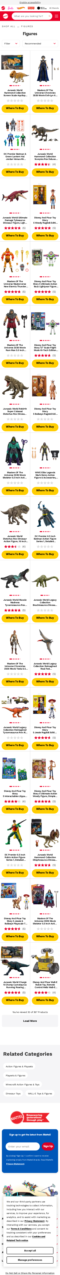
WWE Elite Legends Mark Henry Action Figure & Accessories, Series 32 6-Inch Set (45, 475)
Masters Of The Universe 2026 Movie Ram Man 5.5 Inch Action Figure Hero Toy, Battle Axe (15, 347)
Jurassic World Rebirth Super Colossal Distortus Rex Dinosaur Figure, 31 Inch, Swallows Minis (15, 411)
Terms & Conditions (21, 1228)
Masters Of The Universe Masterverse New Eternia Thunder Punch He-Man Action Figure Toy (15, 284)
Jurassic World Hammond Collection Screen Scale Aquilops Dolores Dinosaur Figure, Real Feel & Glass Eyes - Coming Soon (15, 93)
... (18, 26)
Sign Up (48, 1146)
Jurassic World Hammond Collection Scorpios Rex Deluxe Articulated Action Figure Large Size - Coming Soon (45, 156)
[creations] (42, 8)
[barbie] (11, 8)
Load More (30, 1020)
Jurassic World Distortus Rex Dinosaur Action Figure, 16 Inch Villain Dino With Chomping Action (15, 539)
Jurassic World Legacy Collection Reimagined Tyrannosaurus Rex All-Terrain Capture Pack (15, 730)
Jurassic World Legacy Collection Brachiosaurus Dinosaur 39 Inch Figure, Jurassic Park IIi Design (45, 602)
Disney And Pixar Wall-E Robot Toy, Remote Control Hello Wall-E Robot (45, 985)
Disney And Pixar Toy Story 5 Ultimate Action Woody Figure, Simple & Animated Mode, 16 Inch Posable (45, 793)
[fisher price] (31, 8)
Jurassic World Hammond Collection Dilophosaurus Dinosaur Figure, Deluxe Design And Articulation (45, 857)
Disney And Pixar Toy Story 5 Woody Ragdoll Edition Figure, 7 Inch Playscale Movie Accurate (45, 220)
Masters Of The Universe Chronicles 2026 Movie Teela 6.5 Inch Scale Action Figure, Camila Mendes (15, 666)
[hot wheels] (20, 8)
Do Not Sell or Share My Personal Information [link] (29, 1273)
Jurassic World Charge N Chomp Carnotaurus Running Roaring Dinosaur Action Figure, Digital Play (15, 985)
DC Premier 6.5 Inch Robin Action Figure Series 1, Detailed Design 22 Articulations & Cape (15, 857)
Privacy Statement (34, 1221)
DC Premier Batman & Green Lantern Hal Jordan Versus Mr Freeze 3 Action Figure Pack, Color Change (15, 156)
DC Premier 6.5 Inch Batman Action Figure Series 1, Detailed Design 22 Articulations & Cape (45, 539)
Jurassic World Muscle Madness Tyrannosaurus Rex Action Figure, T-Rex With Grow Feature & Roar (14, 602)
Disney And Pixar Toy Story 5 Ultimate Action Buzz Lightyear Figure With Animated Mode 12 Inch (45, 284)
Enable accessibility (30, 2)
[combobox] (32, 16)
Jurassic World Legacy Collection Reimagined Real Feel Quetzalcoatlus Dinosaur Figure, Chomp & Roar (45, 666)
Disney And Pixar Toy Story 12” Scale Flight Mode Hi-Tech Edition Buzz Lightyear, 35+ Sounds (45, 347)
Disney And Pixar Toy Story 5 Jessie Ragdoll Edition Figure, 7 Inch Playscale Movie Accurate (45, 730)
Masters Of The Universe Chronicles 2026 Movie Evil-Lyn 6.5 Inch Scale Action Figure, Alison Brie (45, 93)
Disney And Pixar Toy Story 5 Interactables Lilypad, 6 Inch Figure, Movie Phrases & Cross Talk (15, 793)
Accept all (30, 1250)
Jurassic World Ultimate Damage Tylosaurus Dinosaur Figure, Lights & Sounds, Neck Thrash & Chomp (15, 220)
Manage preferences (30, 1260)
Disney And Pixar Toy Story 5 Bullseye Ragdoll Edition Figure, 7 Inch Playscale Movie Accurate (45, 411)
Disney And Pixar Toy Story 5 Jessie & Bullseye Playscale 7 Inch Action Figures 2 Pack (15, 921)
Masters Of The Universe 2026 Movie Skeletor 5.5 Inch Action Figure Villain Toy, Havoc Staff (15, 475)
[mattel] (3, 8)
